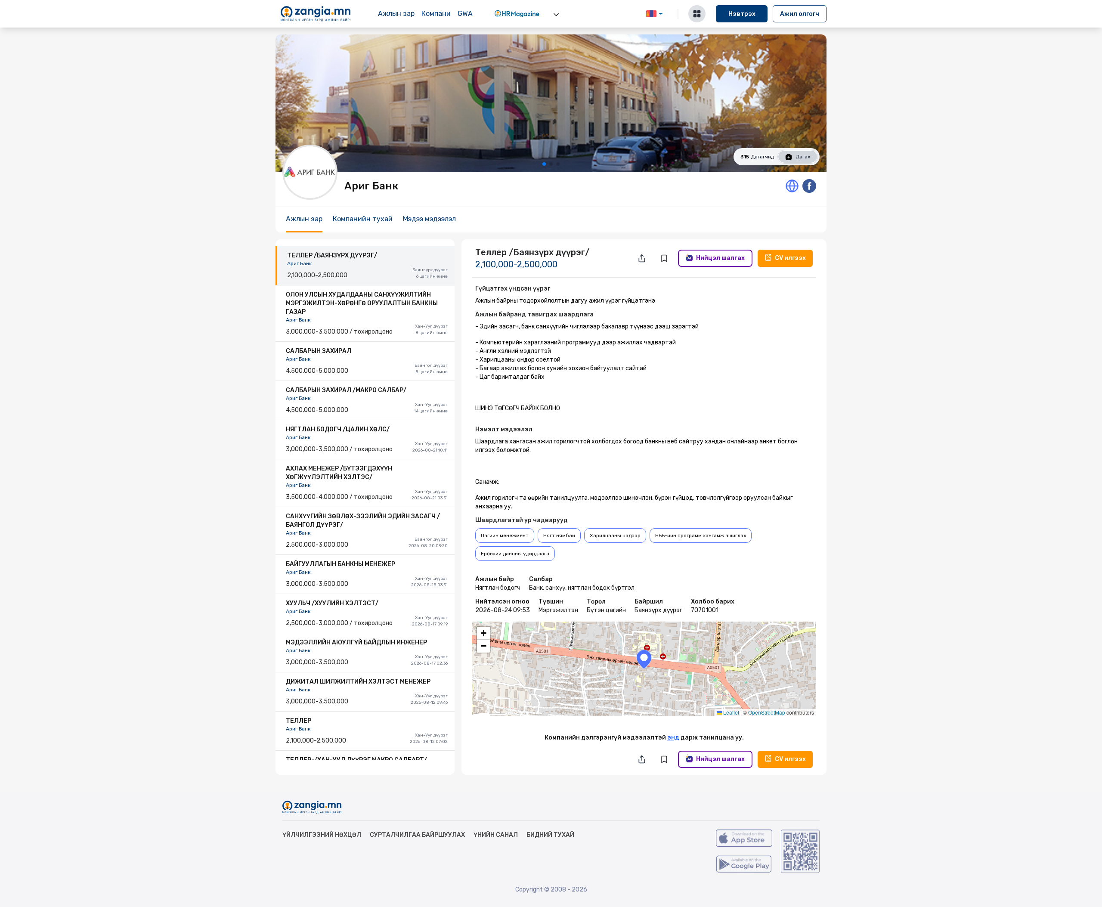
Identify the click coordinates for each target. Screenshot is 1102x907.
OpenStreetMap (766, 712)
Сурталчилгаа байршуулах (417, 835)
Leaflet (730, 712)
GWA (465, 13)
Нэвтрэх (741, 14)
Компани (436, 13)
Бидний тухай (550, 835)
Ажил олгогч (799, 14)
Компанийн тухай (363, 219)
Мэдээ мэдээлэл (429, 219)
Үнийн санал (496, 835)
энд (673, 737)
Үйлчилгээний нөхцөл (321, 835)
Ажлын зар (396, 13)
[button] (644, 659)
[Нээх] (556, 15)
